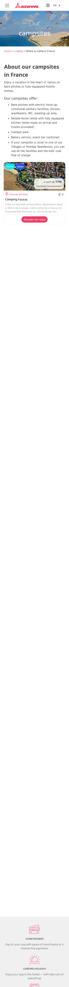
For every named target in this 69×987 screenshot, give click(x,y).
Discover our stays (34, 219)
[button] (56, 5)
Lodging (18, 51)
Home (7, 51)
